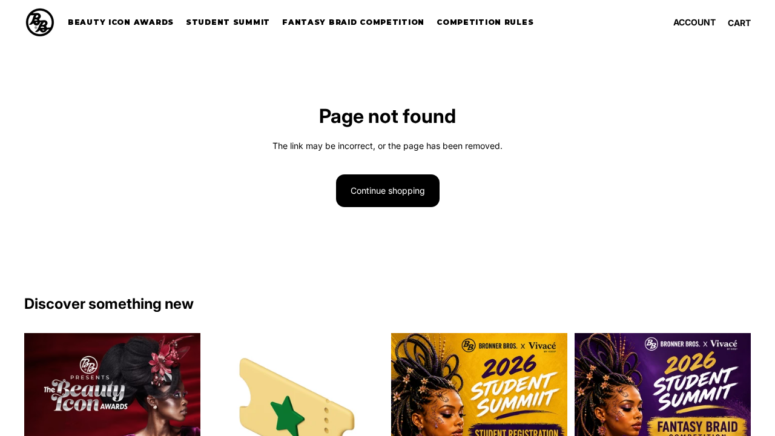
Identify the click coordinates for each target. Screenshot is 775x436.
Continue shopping (388, 190)
